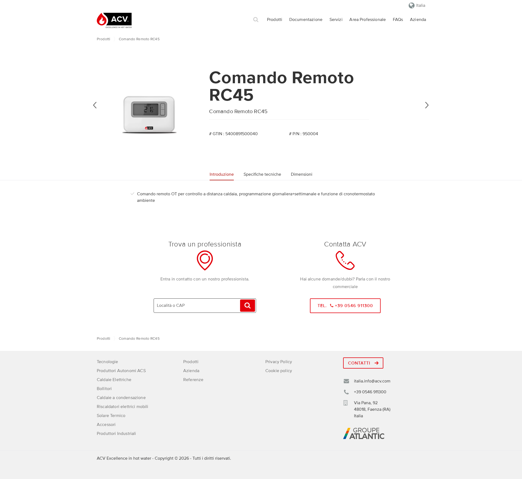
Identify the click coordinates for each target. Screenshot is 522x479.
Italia (420, 5)
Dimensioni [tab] (301, 174)
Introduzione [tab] (222, 174)
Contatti (360, 363)
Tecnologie (107, 361)
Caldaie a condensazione (121, 397)
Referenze (193, 379)
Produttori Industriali (116, 433)
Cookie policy (278, 370)
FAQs (398, 19)
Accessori (106, 424)
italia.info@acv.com (372, 381)
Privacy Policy (278, 361)
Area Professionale (367, 19)
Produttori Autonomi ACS (121, 370)
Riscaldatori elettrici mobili (122, 406)
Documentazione (305, 19)
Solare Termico (111, 415)
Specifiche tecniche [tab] (262, 174)
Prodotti (274, 19)
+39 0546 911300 (370, 392)
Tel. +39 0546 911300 (345, 305)
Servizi (336, 19)
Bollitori (104, 388)
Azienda (418, 19)
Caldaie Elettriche (114, 379)
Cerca (256, 20)
